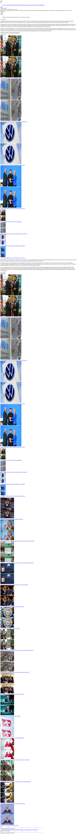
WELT (1, 7)
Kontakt (7, 829)
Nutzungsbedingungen (15, 829)
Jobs (10, 829)
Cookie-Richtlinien (34, 829)
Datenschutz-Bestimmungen (25, 829)
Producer (4, 19)
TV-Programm (3, 829)
